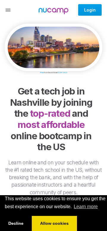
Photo (42, 72)
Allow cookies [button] (54, 223)
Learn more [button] (86, 206)
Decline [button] (15, 223)
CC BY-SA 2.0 (62, 72)
